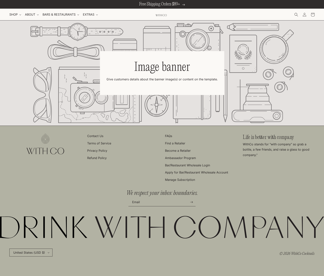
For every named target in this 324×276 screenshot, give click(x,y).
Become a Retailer (178, 150)
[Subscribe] (191, 202)
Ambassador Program (180, 158)
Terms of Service (99, 143)
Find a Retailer (175, 143)
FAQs (168, 136)
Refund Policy (97, 158)
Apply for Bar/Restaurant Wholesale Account (196, 172)
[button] (15, 14)
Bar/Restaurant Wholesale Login (187, 165)
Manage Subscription (180, 180)
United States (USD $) (29, 252)
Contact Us (95, 136)
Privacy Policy (97, 150)
